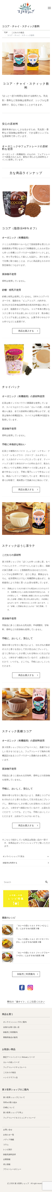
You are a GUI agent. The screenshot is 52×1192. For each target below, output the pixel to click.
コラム (6, 1145)
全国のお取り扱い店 (11, 1027)
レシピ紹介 (7, 1149)
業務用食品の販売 (10, 1037)
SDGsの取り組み (10, 1102)
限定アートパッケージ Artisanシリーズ (19, 1057)
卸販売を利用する (10, 863)
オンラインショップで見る (13, 856)
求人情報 (6, 1164)
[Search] (46, 882)
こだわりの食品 (9, 1072)
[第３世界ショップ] (26, 8)
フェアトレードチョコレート (15, 1067)
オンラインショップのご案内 (15, 1022)
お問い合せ (7, 1130)
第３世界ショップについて (14, 1097)
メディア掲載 (8, 1140)
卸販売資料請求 (9, 1154)
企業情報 (6, 1159)
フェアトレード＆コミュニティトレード (19, 1118)
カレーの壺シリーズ (11, 1062)
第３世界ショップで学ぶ (13, 1112)
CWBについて (9, 1107)
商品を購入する (26, 331)
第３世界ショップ (22, 1183)
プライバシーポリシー (12, 1169)
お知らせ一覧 (8, 1135)
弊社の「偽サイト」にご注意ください (26, 1001)
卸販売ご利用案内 (26, 974)
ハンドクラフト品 (10, 1077)
